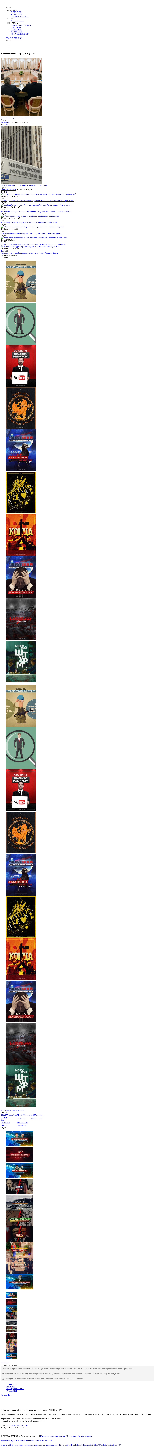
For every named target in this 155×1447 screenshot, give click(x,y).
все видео (5, 1363)
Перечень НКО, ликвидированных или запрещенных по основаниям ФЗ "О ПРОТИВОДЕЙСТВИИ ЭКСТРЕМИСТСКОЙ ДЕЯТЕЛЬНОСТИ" (61, 1445)
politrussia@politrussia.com (17, 1425)
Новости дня (16, 27)
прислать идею (18, 1110)
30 (7, 124)
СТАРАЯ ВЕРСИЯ (14, 38)
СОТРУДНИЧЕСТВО (15, 1389)
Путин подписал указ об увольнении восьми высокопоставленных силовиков (33, 244)
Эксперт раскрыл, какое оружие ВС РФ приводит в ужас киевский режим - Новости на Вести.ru (42, 1369)
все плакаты (6, 1110)
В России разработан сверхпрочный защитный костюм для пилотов (29, 222)
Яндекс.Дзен (6, 1395)
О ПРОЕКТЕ (16, 12)
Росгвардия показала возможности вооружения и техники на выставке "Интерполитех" (37, 201)
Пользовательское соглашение (52, 1436)
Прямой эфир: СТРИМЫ (21, 25)
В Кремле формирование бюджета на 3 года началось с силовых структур (31, 233)
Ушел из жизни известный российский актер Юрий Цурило (109, 1369)
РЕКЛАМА (10, 1386)
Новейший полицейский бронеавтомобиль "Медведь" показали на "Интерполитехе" (36, 211)
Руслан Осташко (17, 21)
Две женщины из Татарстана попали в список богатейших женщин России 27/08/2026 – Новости (42, 1379)
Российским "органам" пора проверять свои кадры (22, 118)
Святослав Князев (8, 190)
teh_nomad (5, 122)
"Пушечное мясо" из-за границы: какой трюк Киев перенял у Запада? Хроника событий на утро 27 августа (46, 1374)
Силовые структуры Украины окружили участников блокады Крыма (29, 253)
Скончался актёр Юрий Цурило (106, 1374)
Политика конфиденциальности (79, 1436)
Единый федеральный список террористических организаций (26, 1440)
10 (2, 251)
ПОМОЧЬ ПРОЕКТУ (20, 16)
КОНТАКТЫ (16, 14)
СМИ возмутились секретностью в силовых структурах (24, 185)
